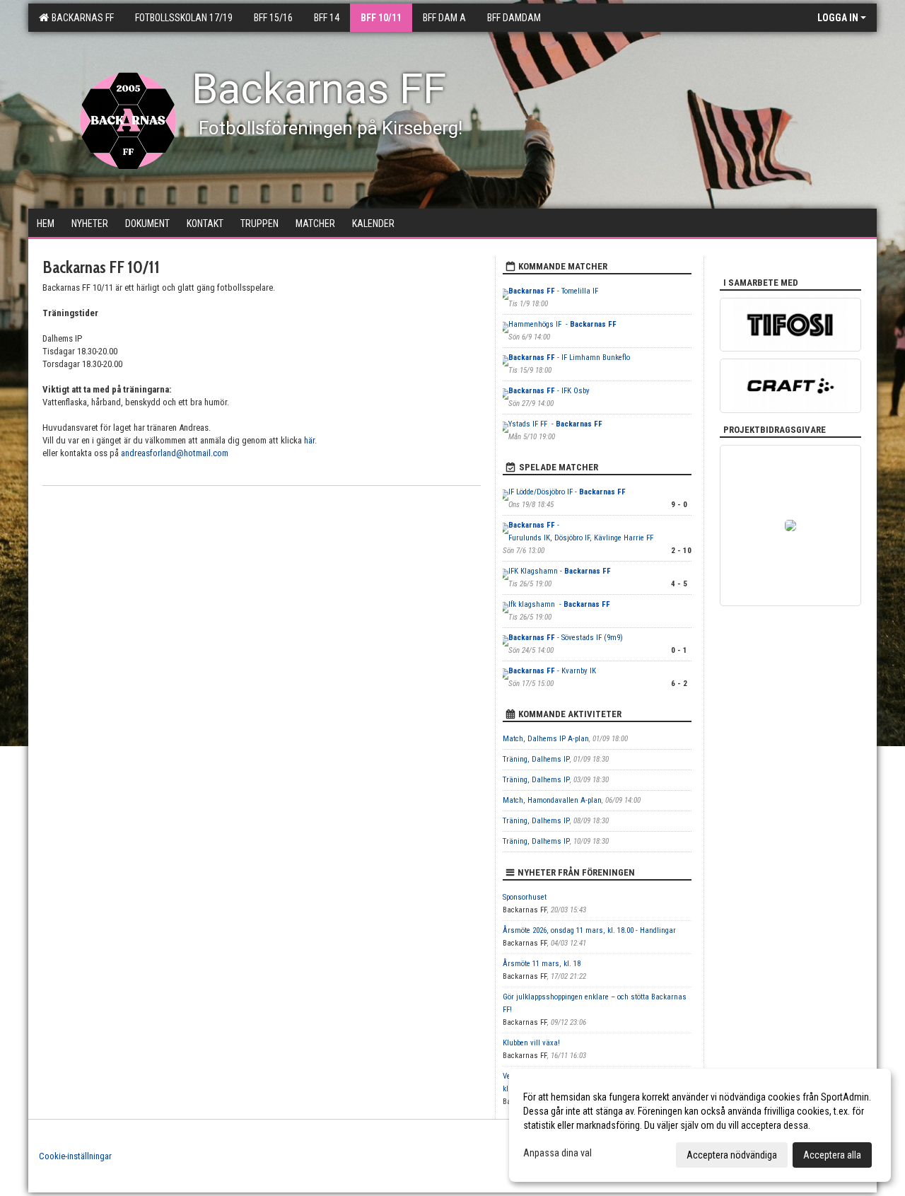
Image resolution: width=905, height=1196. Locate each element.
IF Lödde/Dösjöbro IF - (567, 492)
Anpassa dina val (557, 1153)
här (309, 440)
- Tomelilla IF (553, 291)
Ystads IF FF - (555, 424)
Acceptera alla (832, 1155)
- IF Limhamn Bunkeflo (569, 357)
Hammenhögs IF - (562, 324)
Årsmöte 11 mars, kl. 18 (541, 963)
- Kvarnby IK (552, 670)
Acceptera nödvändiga (732, 1155)
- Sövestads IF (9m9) (565, 637)
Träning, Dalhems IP (536, 759)
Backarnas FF (80, 17)
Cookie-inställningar (75, 1156)
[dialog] (700, 1125)
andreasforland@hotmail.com (174, 453)
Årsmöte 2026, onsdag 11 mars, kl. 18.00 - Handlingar (589, 930)
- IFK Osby (550, 390)
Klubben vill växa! (531, 1042)
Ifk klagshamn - (559, 604)
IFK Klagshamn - (559, 571)
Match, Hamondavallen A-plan (552, 800)
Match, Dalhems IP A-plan (546, 738)
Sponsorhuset (525, 897)
